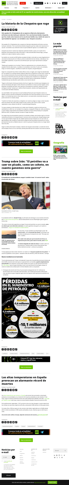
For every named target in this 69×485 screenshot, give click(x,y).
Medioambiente (31, 426)
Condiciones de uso (34, 464)
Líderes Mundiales (22, 462)
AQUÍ (46, 240)
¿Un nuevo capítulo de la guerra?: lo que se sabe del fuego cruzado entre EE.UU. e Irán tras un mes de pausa (60, 87)
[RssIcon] (59, 457)
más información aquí (39, 482)
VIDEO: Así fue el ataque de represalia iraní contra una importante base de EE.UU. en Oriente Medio (60, 52)
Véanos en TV (38, 3)
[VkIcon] (45, 3)
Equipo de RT (61, 8)
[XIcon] (50, 3)
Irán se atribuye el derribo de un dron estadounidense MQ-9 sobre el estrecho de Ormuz (59, 61)
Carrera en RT (34, 462)
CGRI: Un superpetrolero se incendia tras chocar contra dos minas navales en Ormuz (8, 242)
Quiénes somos (33, 453)
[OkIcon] (57, 3)
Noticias (7, 8)
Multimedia (48, 8)
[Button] (31, 3)
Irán (33, 353)
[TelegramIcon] (52, 3)
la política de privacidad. (60, 109)
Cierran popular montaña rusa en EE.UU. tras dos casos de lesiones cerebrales (60, 71)
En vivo (23, 3)
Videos (21, 455)
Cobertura (33, 459)
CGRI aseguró (6, 265)
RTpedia (21, 459)
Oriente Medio (40, 353)
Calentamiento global (7, 426)
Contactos (33, 455)
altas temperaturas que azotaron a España (14, 395)
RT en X (9, 475)
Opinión (37, 8)
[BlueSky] (55, 3)
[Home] (4, 3)
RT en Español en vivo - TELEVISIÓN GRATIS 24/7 (59, 30)
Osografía (58, 142)
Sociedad (40, 426)
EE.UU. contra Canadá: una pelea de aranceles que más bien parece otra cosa (60, 157)
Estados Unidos (13, 353)
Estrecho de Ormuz (24, 353)
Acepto (60, 109)
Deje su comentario (26, 151)
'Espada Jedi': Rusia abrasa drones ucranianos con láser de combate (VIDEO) (60, 79)
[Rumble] (48, 3)
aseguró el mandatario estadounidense (18, 227)
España (17, 426)
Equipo (32, 457)
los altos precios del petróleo (11, 219)
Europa (23, 426)
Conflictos (5, 353)
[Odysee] (59, 455)
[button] (60, 22)
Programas (25, 8)
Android (44, 452)
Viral (16, 8)
